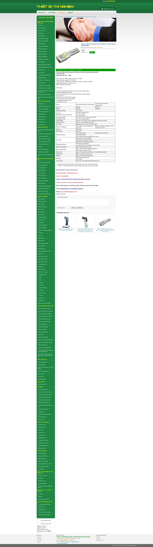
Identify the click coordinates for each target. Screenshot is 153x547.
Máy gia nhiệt (41, 240)
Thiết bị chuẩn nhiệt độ (43, 152)
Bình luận (79, 70)
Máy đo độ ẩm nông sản (43, 466)
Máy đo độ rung (41, 173)
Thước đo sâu (41, 435)
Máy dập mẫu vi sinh (42, 256)
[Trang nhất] (56, 16)
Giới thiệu (39, 538)
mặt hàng (109, 9)
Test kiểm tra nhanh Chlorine (44, 94)
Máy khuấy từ (41, 238)
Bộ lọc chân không (42, 483)
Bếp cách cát (41, 209)
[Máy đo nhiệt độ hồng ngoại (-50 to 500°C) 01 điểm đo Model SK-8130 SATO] (68, 67)
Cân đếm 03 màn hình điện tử (44, 414)
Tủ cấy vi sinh (41, 298)
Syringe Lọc (41, 478)
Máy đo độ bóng (42, 379)
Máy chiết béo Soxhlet (43, 332)
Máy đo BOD (41, 69)
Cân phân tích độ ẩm (42, 389)
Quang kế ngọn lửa (42, 362)
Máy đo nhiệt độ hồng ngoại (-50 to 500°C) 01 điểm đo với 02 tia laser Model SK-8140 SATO (105, 230)
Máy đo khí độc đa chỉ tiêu (44, 162)
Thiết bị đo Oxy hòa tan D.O (44, 106)
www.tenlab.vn (64, 543)
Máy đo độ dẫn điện (42, 56)
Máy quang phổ (41, 364)
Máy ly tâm (40, 253)
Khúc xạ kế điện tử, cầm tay (44, 319)
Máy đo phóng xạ (42, 167)
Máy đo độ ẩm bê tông (43, 461)
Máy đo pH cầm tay (42, 49)
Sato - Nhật (93, 16)
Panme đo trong (41, 427)
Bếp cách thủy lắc (42, 201)
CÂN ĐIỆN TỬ (40, 387)
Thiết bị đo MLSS (42, 116)
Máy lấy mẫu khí (42, 183)
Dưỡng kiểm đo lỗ (42, 437)
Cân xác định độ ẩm (42, 225)
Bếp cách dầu (41, 204)
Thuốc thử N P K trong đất (44, 80)
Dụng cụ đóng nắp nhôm (43, 499)
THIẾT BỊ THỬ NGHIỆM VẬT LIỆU (44, 501)
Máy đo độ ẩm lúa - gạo (43, 456)
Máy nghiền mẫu (42, 509)
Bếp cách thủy (41, 199)
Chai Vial (40, 494)
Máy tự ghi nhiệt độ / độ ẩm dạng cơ (45, 155)
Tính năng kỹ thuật (62, 70)
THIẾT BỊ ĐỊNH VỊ (41, 381)
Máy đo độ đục (41, 62)
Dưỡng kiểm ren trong (43, 440)
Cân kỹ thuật (41, 222)
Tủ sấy (39, 277)
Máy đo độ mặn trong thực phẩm (45, 339)
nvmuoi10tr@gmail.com (65, 541)
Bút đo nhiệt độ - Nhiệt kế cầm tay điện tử (45, 130)
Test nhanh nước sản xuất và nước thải (46, 98)
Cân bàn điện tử (42, 416)
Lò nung (40, 235)
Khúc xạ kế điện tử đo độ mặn (44, 313)
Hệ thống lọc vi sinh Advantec (44, 88)
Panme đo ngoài (42, 424)
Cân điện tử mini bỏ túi (43, 409)
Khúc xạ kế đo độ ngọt (43, 38)
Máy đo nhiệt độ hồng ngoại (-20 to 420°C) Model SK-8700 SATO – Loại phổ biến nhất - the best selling (85, 230)
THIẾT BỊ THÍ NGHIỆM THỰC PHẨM (45, 305)
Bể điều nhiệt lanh (42, 217)
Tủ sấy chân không (42, 287)
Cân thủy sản (41, 411)
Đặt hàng (92, 52)
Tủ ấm (39, 279)
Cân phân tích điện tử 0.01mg (44, 392)
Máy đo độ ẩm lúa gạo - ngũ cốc (45, 342)
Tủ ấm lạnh (40, 282)
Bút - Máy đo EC (42, 28)
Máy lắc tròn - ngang (42, 272)
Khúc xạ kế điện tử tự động (44, 321)
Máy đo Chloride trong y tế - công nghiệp (45, 368)
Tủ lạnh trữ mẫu (41, 292)
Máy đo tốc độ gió (42, 175)
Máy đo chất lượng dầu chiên (44, 347)
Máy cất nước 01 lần (42, 259)
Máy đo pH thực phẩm (43, 337)
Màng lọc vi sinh (42, 480)
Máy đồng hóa (41, 248)
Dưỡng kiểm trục (42, 448)
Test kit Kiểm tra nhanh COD (44, 75)
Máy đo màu (41, 376)
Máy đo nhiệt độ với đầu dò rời (45, 133)
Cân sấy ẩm (41, 469)
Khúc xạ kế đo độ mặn (43, 41)
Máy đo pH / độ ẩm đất (43, 46)
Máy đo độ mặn (41, 43)
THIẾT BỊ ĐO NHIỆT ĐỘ (42, 127)
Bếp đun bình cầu (42, 206)
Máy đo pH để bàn (42, 51)
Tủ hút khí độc (41, 300)
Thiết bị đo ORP (41, 122)
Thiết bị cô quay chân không (44, 303)
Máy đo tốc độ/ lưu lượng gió (44, 186)
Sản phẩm (61, 16)
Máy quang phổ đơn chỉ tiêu (44, 64)
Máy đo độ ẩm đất (42, 458)
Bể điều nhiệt (41, 214)
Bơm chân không (42, 227)
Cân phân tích (41, 219)
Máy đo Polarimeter (42, 324)
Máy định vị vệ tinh (42, 384)
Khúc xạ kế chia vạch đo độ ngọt (45, 316)
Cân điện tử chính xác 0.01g (44, 400)
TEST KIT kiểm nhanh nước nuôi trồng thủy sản (45, 91)
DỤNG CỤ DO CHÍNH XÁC (43, 422)
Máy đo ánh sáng (42, 178)
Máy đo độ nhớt (41, 269)
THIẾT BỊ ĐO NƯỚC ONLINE (43, 101)
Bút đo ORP (41, 33)
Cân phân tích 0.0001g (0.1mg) (45, 394)
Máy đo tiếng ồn (41, 170)
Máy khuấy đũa (41, 246)
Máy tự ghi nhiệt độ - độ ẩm (44, 141)
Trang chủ (39, 537)
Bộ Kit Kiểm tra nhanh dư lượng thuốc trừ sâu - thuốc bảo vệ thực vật (45, 355)
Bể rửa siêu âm (41, 212)
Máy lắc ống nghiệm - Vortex (44, 251)
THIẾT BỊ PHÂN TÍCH (42, 359)
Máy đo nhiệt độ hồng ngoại (44, 139)
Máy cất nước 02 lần (42, 261)
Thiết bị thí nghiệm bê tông (44, 514)
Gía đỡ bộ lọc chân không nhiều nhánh (45, 487)
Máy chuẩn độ (41, 373)
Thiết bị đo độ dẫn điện (43, 109)
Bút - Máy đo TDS (42, 30)
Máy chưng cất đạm (42, 329)
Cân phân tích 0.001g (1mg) (44, 397)
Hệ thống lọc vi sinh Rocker (44, 85)
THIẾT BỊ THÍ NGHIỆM (42, 196)
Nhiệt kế (40, 146)
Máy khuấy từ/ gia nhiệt (43, 243)
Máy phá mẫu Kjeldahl (43, 326)
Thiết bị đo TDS (41, 124)
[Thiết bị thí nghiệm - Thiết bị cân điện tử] (55, 6)
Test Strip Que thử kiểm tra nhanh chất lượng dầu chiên (45, 351)
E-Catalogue (71, 70)
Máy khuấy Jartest (42, 77)
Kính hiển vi (41, 233)
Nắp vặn (40, 496)
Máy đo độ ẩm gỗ (42, 453)
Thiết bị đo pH (41, 103)
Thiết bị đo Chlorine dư (43, 111)
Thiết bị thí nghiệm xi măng (44, 512)
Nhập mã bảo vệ (61, 207)
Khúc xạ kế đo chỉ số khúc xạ (44, 308)
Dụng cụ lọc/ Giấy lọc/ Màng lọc (45, 230)
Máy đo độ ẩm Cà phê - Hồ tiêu (45, 463)
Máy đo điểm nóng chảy (43, 371)
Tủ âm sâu (40, 295)
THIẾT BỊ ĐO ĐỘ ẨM (41, 450)
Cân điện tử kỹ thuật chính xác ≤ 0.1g (45, 406)
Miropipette (40, 266)
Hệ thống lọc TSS (42, 82)
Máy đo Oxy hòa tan (42, 54)
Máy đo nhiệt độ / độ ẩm (43, 144)
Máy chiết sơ (41, 334)
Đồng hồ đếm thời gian (43, 149)
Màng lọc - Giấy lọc (42, 475)
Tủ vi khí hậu (41, 290)
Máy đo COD (41, 72)
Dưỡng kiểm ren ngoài (43, 443)
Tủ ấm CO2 (40, 285)
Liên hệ (38, 542)
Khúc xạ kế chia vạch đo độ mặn (45, 311)
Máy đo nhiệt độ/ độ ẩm (43, 180)
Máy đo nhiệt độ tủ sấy (43, 136)
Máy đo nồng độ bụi (42, 165)
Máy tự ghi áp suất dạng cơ (44, 193)
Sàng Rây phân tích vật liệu (44, 504)
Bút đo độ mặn (41, 35)
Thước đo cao (41, 432)
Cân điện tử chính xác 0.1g (44, 402)
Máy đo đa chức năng (43, 191)
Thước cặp (40, 430)
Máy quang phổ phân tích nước (45, 67)
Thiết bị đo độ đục (42, 114)
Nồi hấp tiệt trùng (42, 274)
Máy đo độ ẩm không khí (43, 188)
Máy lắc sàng (41, 507)
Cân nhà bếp (41, 419)
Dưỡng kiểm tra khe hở (43, 445)
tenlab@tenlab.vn (75, 541)
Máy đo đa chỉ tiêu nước (43, 59)
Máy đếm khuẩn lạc (42, 264)
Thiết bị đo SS (41, 119)
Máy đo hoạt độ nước (43, 345)
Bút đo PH (40, 25)
